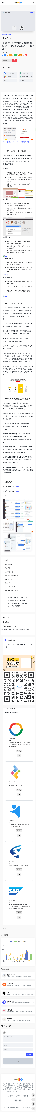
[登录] (34, 2)
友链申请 (10, 1096)
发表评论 (29, 1054)
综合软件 (4, 34)
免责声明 (18, 1096)
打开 (19, 755)
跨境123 (16, 1107)
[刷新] (32, 68)
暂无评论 (7, 1026)
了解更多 (19, 751)
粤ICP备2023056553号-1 (24, 1107)
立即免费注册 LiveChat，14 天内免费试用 (16, 142)
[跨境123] (18, 3)
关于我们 (25, 1096)
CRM (9, 34)
